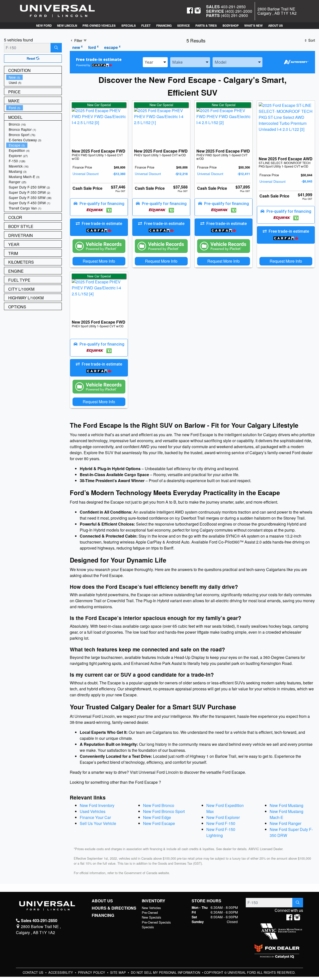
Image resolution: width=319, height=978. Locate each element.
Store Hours (206, 901)
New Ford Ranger (285, 823)
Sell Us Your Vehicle (98, 823)
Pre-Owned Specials (156, 922)
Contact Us (33, 972)
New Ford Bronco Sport (164, 811)
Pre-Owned (150, 912)
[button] (43, 25)
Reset (31, 58)
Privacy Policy (92, 972)
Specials (148, 927)
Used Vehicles (92, 811)
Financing (103, 915)
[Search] (56, 47)
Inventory (153, 901)
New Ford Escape (159, 823)
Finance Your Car (95, 817)
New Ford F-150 (220, 823)
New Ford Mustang (286, 805)
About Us (102, 901)
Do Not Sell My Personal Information (166, 972)
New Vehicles (151, 907)
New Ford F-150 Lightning (220, 832)
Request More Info (99, 261)
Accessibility (61, 972)
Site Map (118, 972)
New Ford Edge (157, 817)
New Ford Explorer (223, 817)
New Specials (151, 917)
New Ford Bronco (158, 805)
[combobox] (155, 62)
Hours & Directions (114, 908)
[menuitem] (34, 77)
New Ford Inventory (97, 805)
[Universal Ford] (57, 10)
